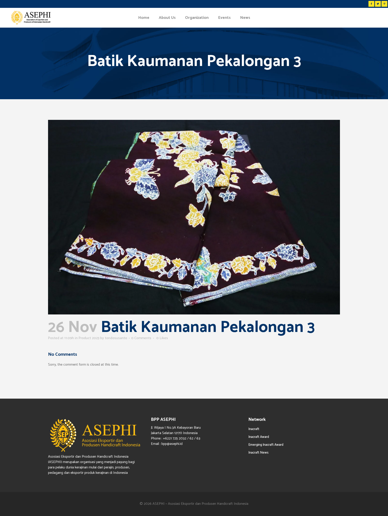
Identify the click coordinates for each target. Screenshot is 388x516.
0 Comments (141, 338)
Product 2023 (89, 338)
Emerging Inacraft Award (265, 445)
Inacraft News (258, 452)
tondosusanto (116, 338)
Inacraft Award (258, 437)
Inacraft (253, 429)
